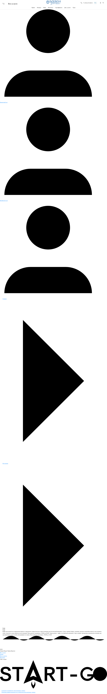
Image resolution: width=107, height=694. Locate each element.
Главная (5, 298)
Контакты (50, 7)
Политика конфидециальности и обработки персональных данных (18, 692)
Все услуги (3, 652)
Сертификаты (58, 7)
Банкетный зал (3, 102)
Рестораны (5, 463)
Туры (74, 7)
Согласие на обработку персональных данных (13, 690)
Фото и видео (3, 656)
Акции (1, 654)
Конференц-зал (4, 200)
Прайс (33, 7)
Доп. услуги (67, 7)
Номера (39, 7)
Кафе (44, 7)
